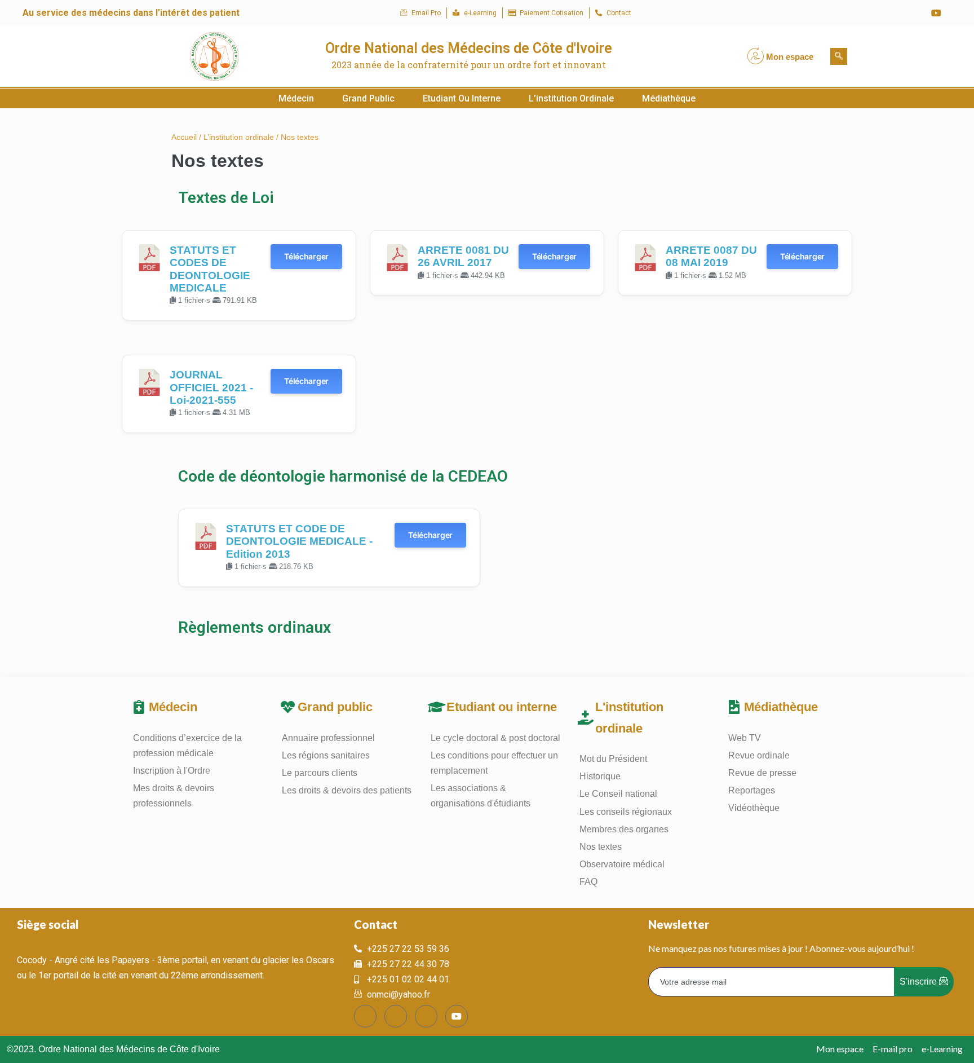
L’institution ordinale (571, 98)
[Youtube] (936, 13)
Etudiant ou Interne (462, 98)
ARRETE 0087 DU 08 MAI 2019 (711, 256)
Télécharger (306, 256)
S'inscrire (919, 981)
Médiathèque (669, 98)
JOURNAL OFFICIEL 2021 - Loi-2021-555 (211, 387)
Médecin (296, 98)
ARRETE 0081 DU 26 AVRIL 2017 (463, 256)
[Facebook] (868, 13)
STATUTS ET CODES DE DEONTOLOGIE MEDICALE (210, 269)
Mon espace (789, 56)
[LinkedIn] (913, 13)
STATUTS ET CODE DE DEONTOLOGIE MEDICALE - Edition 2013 (299, 541)
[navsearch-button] (838, 56)
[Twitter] (891, 13)
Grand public (368, 98)
